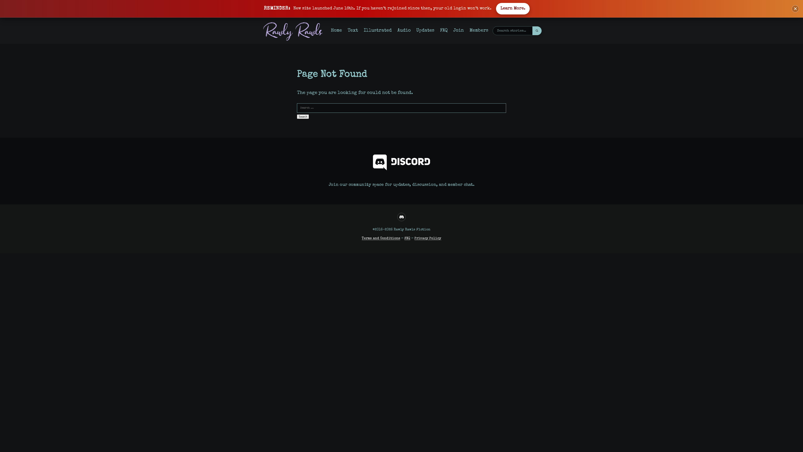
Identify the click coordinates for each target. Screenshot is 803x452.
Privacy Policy (427, 238)
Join (458, 30)
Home (336, 30)
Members (478, 30)
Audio (404, 30)
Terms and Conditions (381, 238)
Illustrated (378, 30)
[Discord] (401, 217)
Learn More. (512, 8)
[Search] (537, 30)
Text (353, 30)
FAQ (444, 30)
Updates (425, 30)
